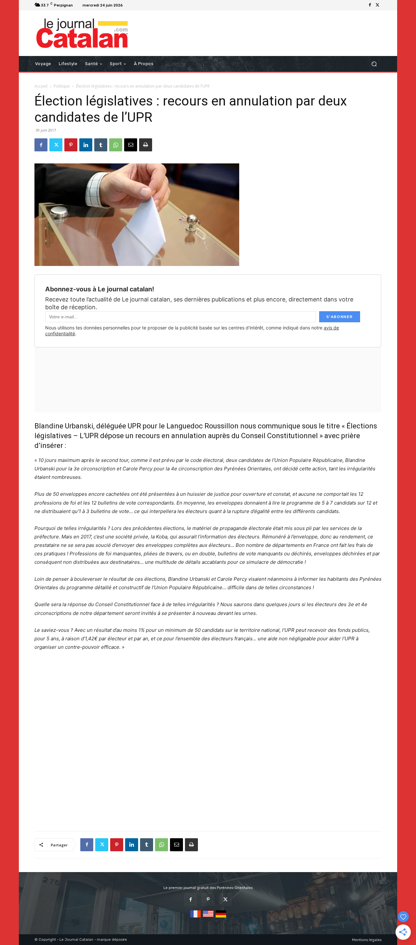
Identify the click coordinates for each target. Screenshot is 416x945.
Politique (62, 86)
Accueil (40, 86)
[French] (195, 918)
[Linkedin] (85, 144)
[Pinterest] (70, 144)
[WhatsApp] (115, 144)
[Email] (130, 144)
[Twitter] (378, 5)
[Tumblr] (100, 144)
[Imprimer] (145, 144)
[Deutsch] (221, 918)
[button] (374, 64)
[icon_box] (133, 6)
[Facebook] (370, 5)
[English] (208, 918)
